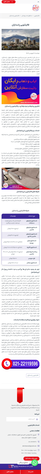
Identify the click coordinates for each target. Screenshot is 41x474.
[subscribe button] (37, 419)
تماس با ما (30, 472)
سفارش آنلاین (7, 2)
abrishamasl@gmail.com (29, 446)
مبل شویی (36, 144)
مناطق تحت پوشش (27, 16)
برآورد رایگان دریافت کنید (31, 459)
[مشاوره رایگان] (34, 462)
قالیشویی (36, 16)
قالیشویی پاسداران (8, 67)
